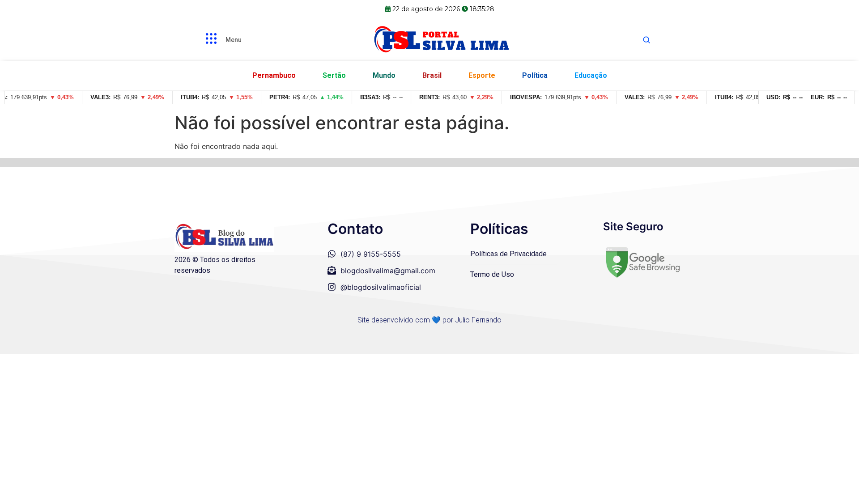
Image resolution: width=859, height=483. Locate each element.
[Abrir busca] (646, 39)
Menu (233, 39)
